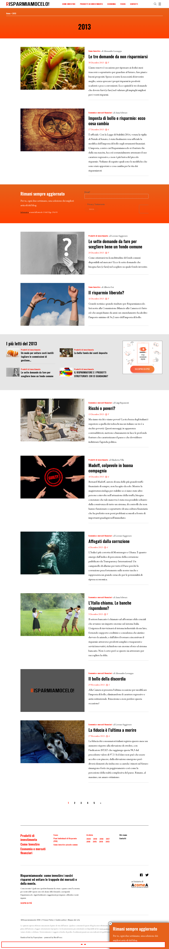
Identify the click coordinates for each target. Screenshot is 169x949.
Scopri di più (26, 903)
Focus (123, 4)
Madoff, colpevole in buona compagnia (110, 468)
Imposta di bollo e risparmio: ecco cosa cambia (116, 120)
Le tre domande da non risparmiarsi (118, 56)
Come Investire (68, 4)
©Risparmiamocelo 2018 (30, 919)
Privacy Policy (47, 919)
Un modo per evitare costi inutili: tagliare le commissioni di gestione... (37, 356)
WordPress (58, 937)
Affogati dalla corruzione (109, 541)
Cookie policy (60, 919)
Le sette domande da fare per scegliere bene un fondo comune (115, 244)
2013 (107, 841)
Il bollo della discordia (107, 678)
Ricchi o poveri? (101, 408)
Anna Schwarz (121, 112)
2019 (95, 838)
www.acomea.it (105, 929)
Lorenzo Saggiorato (119, 235)
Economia (111, 4)
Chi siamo (123, 834)
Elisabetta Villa (117, 459)
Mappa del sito (74, 919)
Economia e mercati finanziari (100, 112)
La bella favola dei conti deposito (90, 353)
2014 (101, 841)
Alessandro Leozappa (113, 51)
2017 (108, 838)
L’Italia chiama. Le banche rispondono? (109, 605)
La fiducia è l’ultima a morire (112, 730)
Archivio (89, 834)
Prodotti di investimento (91, 4)
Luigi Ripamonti (122, 402)
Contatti (134, 4)
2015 (95, 841)
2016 (88, 841)
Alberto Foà (109, 287)
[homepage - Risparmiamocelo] (27, 4)
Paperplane (37, 937)
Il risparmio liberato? (106, 292)
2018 (101, 838)
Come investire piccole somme (65, 844)
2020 (88, 838)
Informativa (24, 212)
